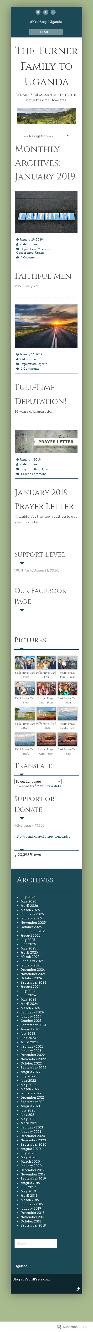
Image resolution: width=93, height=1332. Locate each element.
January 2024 (31, 1016)
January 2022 (31, 1093)
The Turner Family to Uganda (46, 66)
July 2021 (28, 1110)
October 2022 (31, 1063)
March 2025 (30, 957)
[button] (25, 667)
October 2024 (31, 978)
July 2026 (28, 897)
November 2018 (33, 1217)
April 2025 (29, 952)
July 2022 (28, 1076)
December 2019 (33, 1170)
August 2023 (30, 1029)
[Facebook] (45, 12)
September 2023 (33, 1025)
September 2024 (33, 982)
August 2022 (31, 1072)
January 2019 (31, 1208)
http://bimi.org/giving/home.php (42, 836)
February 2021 (32, 1127)
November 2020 (33, 1140)
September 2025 (33, 931)
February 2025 (32, 961)
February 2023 (32, 1046)
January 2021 (31, 1131)
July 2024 (28, 991)
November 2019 (33, 1174)
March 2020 (30, 1161)
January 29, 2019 (31, 239)
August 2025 (31, 935)
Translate (53, 786)
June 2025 (28, 944)
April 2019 (29, 1195)
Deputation (28, 249)
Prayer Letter (30, 469)
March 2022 (30, 1089)
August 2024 (31, 986)
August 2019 (30, 1183)
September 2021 (33, 1102)
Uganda (20, 1266)
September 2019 (33, 1178)
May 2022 (28, 1085)
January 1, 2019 (30, 459)
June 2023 (28, 1038)
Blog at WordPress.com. (32, 1279)
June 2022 (28, 1080)
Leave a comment (33, 474)
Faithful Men (43, 276)
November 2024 (33, 974)
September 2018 (33, 1225)
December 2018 (32, 1213)
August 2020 (31, 1149)
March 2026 (30, 910)
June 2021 (28, 1115)
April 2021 (29, 1123)
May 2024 (28, 999)
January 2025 (31, 965)
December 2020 (33, 1136)
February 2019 (32, 1204)
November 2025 (33, 922)
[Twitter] (38, 12)
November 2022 (33, 1059)
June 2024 (28, 995)
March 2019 (30, 1200)
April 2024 (29, 1004)
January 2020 (31, 1166)
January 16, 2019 (31, 354)
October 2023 (31, 1021)
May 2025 (28, 948)
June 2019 (28, 1187)
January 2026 (31, 918)
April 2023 (29, 1042)
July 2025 (28, 940)
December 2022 (33, 1055)
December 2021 (32, 1097)
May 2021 (28, 1119)
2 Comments (30, 368)
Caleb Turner (29, 244)
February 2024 (32, 1012)
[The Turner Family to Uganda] (46, 122)
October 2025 (31, 927)
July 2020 (28, 1153)
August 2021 (30, 1106)
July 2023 (28, 1033)
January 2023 (31, 1051)
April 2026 (29, 905)
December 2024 (33, 969)
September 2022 (33, 1068)
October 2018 (31, 1221)
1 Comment (29, 257)
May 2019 (28, 1191)
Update (40, 252)
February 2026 (32, 914)
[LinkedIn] (53, 12)
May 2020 (28, 1157)
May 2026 (28, 901)
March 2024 (30, 1008)
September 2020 (33, 1144)
